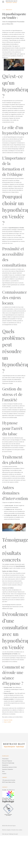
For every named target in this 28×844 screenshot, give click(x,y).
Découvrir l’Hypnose (7, 761)
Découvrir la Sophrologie (8, 763)
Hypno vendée (7, 722)
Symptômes (5, 765)
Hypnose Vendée (8, 720)
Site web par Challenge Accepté (10, 834)
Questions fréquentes (7, 769)
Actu (3, 771)
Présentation (5, 758)
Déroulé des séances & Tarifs (9, 767)
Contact (4, 773)
